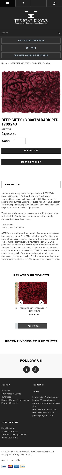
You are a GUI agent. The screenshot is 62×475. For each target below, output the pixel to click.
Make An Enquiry (31, 162)
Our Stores (6, 397)
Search (4, 460)
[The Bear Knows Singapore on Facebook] (26, 369)
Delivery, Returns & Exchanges (15, 400)
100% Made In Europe (11, 394)
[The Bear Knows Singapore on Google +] (35, 369)
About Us (5, 390)
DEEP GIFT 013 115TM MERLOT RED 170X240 (31, 309)
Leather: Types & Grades (43, 400)
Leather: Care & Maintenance (45, 397)
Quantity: (5, 141)
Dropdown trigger (23, 3)
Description (12, 184)
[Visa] (3, 466)
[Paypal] (22, 466)
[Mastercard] (10, 466)
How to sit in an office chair (44, 409)
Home (4, 63)
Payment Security (9, 403)
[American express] (16, 466)
